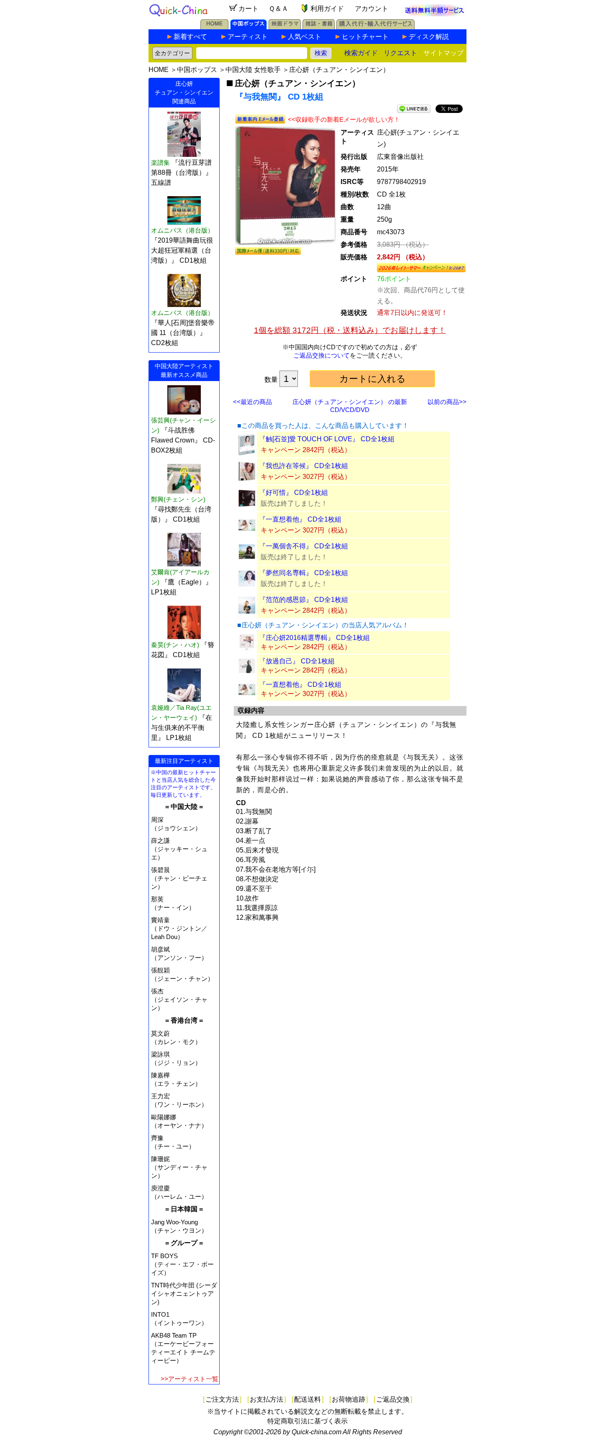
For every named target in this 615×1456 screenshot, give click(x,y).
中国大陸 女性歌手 (253, 69)
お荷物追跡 (348, 1399)
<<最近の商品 (252, 401)
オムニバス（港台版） (182, 230)
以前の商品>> (447, 401)
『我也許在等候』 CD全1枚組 (303, 465)
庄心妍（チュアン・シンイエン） (339, 69)
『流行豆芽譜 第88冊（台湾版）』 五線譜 (181, 172)
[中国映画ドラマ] (285, 27)
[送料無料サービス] (434, 14)
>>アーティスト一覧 (189, 1378)
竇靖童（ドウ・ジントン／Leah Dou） (179, 928)
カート (248, 8)
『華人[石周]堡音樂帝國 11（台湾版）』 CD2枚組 (183, 332)
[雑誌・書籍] (318, 27)
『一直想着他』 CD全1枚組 (300, 519)
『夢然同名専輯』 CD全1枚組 (303, 572)
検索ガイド (361, 52)
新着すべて (190, 36)
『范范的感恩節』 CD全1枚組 (303, 599)
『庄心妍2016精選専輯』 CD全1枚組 (314, 637)
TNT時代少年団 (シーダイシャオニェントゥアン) (184, 1293)
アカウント (371, 8)
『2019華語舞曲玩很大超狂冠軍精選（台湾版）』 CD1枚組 (182, 250)
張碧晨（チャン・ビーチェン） (179, 878)
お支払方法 (266, 1399)
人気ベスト (304, 36)
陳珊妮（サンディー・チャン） (179, 1167)
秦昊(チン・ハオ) (175, 644)
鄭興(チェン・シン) (178, 499)
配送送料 (307, 1399)
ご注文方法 (222, 1399)
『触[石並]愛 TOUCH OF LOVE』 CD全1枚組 (327, 439)
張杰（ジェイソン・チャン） (179, 999)
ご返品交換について (321, 355)
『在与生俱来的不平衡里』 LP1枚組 (181, 727)
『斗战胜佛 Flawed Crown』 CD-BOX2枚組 (183, 440)
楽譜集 (160, 162)
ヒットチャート (365, 36)
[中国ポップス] (248, 27)
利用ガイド (327, 8)
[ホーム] (214, 27)
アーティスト (248, 36)
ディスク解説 (429, 36)
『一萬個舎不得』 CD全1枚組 (303, 546)
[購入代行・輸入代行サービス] (375, 27)
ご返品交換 (393, 1399)
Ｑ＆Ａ (278, 8)
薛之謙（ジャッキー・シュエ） (179, 849)
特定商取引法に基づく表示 (307, 1421)
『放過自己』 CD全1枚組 (297, 661)
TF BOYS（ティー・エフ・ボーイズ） (182, 1264)
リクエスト (400, 52)
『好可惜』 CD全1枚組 (293, 492)
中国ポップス (197, 69)
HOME (159, 69)
